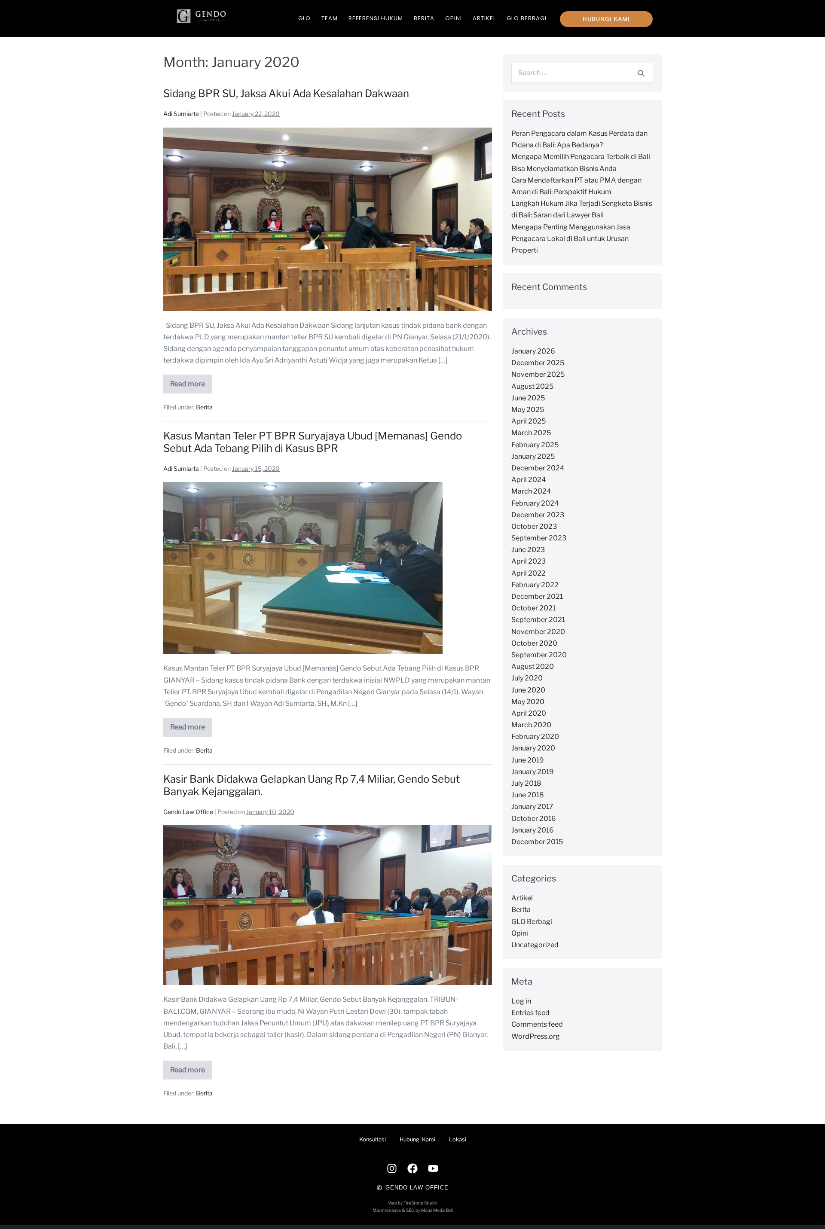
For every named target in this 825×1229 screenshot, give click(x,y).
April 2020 (528, 713)
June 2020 (528, 690)
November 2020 (538, 632)
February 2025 (535, 445)
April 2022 (528, 573)
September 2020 (539, 655)
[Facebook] (412, 1168)
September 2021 (538, 620)
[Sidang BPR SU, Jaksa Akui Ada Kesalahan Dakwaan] (327, 219)
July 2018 (526, 783)
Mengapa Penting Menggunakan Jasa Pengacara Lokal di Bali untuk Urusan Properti (570, 238)
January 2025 (533, 456)
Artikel (484, 18)
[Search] (641, 73)
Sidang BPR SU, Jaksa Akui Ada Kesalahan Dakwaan (286, 93)
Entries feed (530, 1013)
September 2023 (538, 538)
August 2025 (532, 386)
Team (329, 18)
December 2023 (537, 515)
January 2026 (533, 351)
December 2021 (537, 596)
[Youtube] (433, 1168)
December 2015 (537, 842)
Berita (424, 18)
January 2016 (532, 830)
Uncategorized (535, 945)
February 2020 (535, 736)
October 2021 (533, 608)
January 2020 (533, 748)
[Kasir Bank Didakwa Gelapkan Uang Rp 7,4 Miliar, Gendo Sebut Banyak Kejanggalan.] (327, 905)
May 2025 (527, 410)
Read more (191, 381)
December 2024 (537, 468)
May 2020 (527, 702)
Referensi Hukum (375, 18)
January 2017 (532, 806)
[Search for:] (582, 73)
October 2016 (533, 818)
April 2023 (528, 561)
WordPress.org (535, 1036)
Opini (453, 18)
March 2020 (531, 725)
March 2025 (531, 433)
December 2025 (537, 363)
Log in (521, 1001)
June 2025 (528, 398)
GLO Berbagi (527, 18)
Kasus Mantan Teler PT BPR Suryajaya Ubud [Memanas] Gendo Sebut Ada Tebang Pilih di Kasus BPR (312, 442)
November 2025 (538, 374)
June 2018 (527, 795)
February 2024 (535, 503)
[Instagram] (392, 1168)
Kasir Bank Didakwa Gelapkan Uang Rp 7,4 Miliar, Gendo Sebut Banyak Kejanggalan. (311, 785)
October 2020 (534, 643)
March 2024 (531, 491)
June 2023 (528, 550)
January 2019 (532, 772)
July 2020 (527, 678)
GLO (304, 18)
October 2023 (534, 526)
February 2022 (535, 585)
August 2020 (532, 666)
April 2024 (528, 480)
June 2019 (527, 760)
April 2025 (528, 421)
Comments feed (537, 1024)
